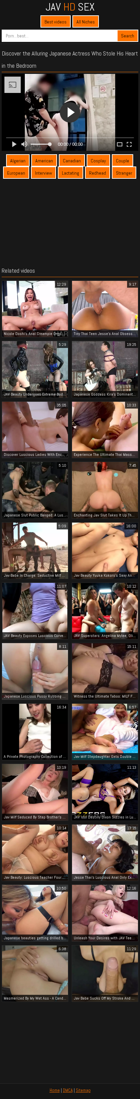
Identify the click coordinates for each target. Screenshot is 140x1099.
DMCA (68, 1090)
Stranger (124, 173)
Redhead (97, 173)
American (44, 161)
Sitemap (83, 1090)
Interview (43, 173)
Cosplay (98, 161)
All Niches (85, 22)
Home (55, 1090)
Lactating (70, 173)
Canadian (72, 161)
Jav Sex (70, 7)
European (16, 173)
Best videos (56, 22)
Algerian (17, 161)
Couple (122, 161)
